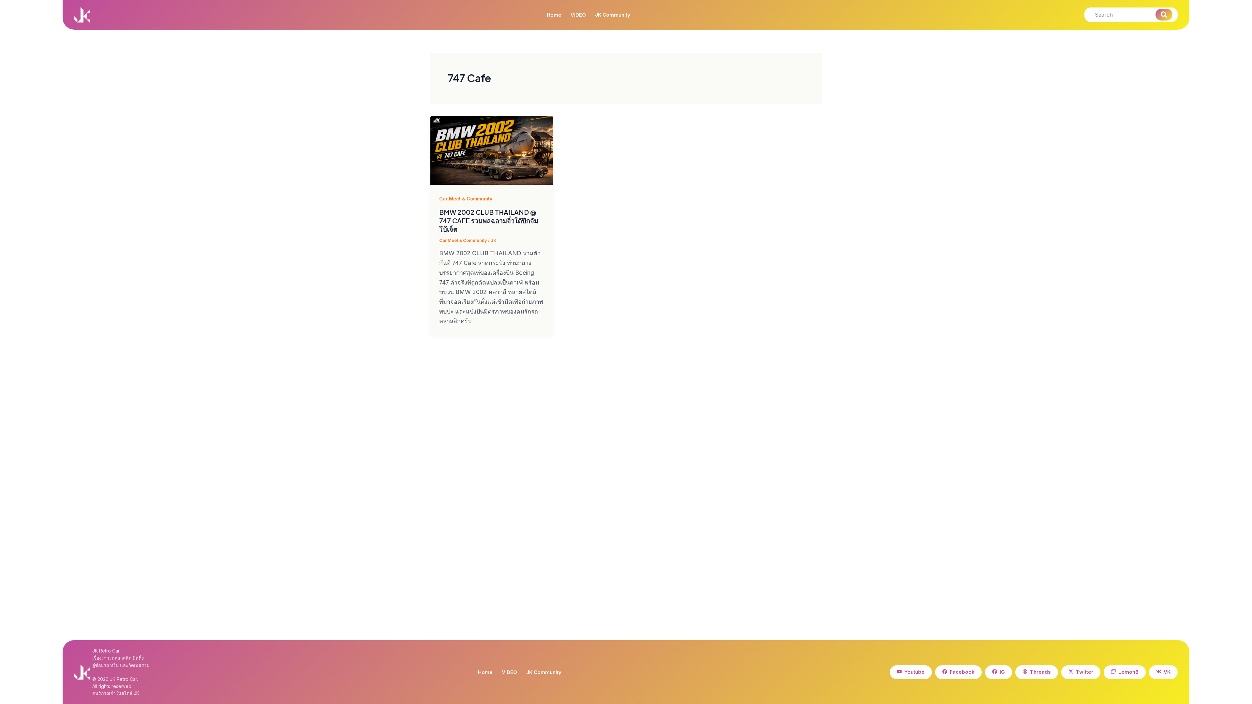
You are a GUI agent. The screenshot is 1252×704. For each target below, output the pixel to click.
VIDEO (578, 15)
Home (554, 15)
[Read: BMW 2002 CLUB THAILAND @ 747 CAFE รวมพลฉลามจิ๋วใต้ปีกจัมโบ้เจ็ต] (491, 150)
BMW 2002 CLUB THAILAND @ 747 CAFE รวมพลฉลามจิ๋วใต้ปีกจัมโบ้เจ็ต (488, 220)
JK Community (612, 15)
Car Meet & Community (465, 198)
